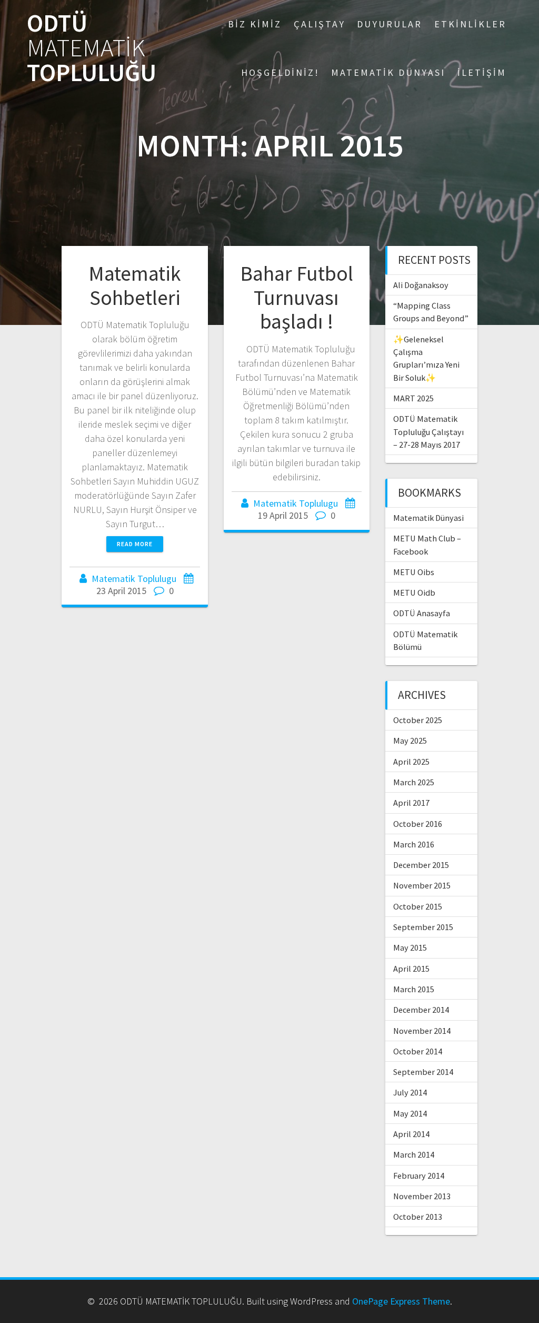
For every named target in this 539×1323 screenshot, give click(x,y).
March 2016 (413, 844)
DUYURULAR (389, 24)
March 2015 (413, 989)
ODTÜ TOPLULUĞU (91, 48)
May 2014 (410, 1113)
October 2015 (417, 906)
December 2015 (421, 865)
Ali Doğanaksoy (420, 285)
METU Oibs (413, 572)
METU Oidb (414, 592)
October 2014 (417, 1051)
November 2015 (422, 885)
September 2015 (423, 927)
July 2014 (410, 1092)
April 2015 (411, 968)
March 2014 (413, 1154)
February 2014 (418, 1175)
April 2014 (411, 1134)
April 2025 (411, 761)
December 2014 (421, 1009)
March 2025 (413, 782)
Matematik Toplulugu (134, 578)
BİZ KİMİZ (255, 24)
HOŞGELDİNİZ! (280, 72)
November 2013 (422, 1196)
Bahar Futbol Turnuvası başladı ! (296, 297)
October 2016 (417, 823)
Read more (135, 544)
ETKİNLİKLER (470, 24)
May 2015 (410, 947)
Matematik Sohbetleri (134, 285)
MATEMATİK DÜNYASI (388, 72)
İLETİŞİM (481, 72)
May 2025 (410, 740)
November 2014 (422, 1030)
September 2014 (423, 1072)
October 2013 (417, 1216)
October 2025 (417, 720)
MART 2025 (413, 398)
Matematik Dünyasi (428, 517)
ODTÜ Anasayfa (421, 613)
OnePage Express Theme (401, 1301)
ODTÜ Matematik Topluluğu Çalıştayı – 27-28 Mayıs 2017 (428, 431)
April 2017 (411, 802)
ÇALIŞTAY (319, 24)
